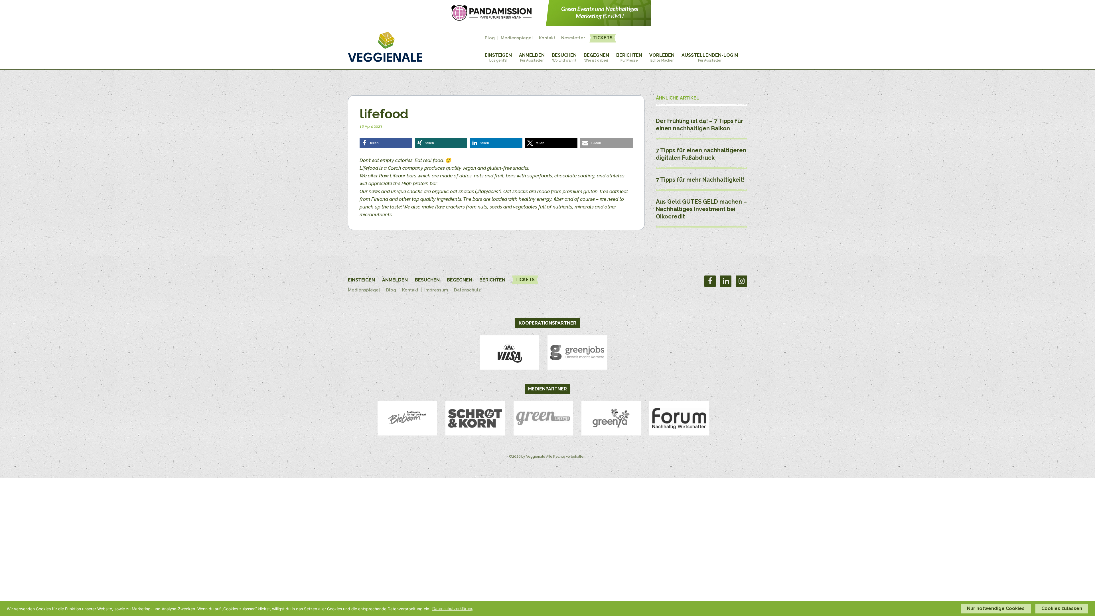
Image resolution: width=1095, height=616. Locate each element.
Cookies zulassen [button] (1061, 608)
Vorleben (661, 57)
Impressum (436, 290)
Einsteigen (498, 57)
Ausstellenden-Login (710, 57)
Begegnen (596, 57)
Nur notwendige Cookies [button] (996, 608)
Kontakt (547, 38)
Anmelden (532, 57)
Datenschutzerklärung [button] (453, 608)
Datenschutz (467, 290)
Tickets (603, 37)
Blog (490, 38)
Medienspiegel (517, 38)
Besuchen (564, 57)
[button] (386, 143)
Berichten (629, 57)
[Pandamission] (547, 24)
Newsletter (573, 38)
